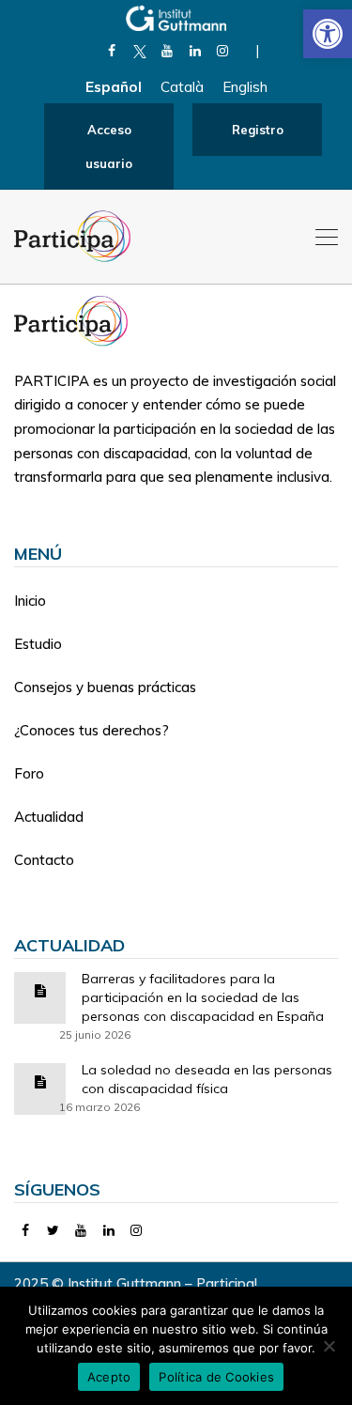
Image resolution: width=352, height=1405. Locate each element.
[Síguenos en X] (139, 51)
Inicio (30, 601)
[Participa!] (76, 320)
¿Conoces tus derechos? (91, 730)
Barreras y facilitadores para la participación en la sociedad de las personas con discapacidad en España (203, 997)
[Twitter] (54, 1230)
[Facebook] (112, 51)
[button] (327, 33)
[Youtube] (167, 51)
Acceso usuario (108, 146)
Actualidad (49, 817)
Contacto (44, 860)
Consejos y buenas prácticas (105, 687)
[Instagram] (223, 51)
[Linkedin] (195, 51)
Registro (257, 129)
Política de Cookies (216, 1376)
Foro (29, 773)
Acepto (109, 1376)
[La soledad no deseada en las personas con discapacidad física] (40, 1080)
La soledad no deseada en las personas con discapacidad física (207, 1079)
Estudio (38, 644)
